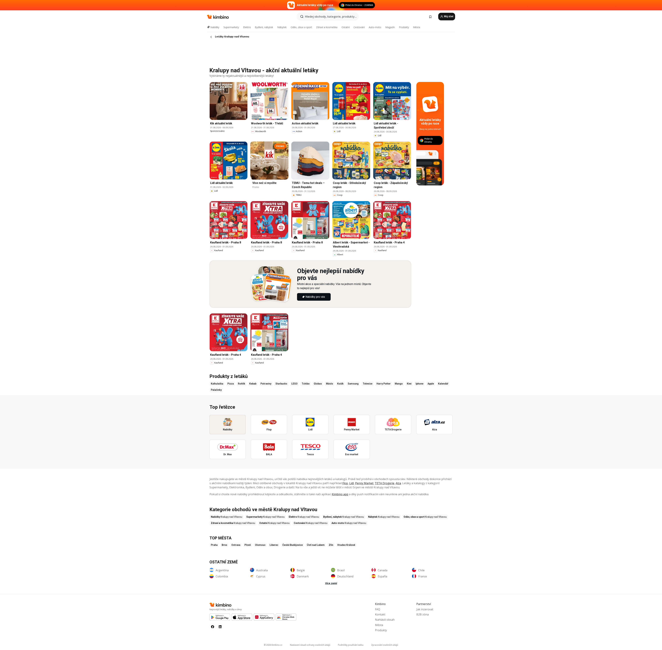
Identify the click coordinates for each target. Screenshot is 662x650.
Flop (345, 483)
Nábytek (282, 27)
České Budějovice (292, 545)
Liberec (274, 545)
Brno (224, 545)
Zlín (331, 545)
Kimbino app (340, 494)
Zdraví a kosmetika (326, 27)
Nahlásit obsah (385, 620)
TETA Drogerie (384, 483)
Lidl (351, 483)
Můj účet (448, 16)
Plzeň (247, 545)
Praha (214, 545)
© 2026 (273, 644)
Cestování (359, 27)
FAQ (377, 609)
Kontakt (380, 614)
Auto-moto (375, 27)
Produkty (404, 27)
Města (416, 27)
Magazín (390, 27)
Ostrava (235, 545)
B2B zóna (422, 614)
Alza (398, 483)
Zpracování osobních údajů (384, 644)
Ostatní (346, 27)
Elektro (247, 27)
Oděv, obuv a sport (301, 27)
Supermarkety (231, 27)
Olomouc (260, 545)
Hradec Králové (346, 545)
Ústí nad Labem (316, 545)
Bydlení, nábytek (264, 27)
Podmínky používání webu (350, 644)
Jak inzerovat (424, 609)
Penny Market (364, 483)
